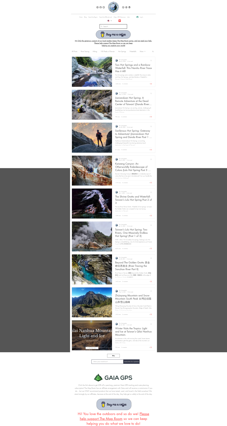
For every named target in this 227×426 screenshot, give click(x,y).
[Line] (104, 7)
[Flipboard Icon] (123, 7)
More (141, 51)
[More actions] (152, 60)
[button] (93, 17)
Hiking (95, 51)
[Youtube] (120, 21)
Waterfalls (133, 51)
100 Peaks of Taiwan (108, 51)
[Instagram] (97, 7)
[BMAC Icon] (129, 7)
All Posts (74, 51)
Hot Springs (122, 51)
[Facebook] (100, 7)
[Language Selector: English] (109, 21)
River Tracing (85, 51)
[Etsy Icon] (126, 7)
